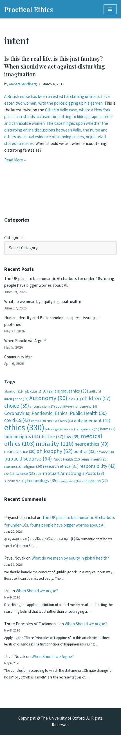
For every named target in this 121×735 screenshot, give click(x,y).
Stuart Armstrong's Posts (76, 473)
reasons (13, 466)
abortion (14, 391)
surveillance (15, 481)
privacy (105, 452)
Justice (52, 436)
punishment (94, 459)
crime (38, 421)
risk (9, 474)
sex (41, 473)
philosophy (54, 451)
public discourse (28, 458)
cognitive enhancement (76, 406)
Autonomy (48, 398)
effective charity (60, 421)
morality (55, 443)
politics (84, 451)
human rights (22, 436)
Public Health (66, 459)
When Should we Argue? (25, 340)
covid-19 (17, 420)
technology (42, 480)
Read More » (15, 160)
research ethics (61, 466)
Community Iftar (18, 357)
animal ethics (71, 391)
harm (107, 429)
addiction (33, 391)
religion (32, 466)
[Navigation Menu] (110, 9)
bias (74, 399)
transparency (70, 481)
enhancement (92, 420)
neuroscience (19, 451)
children (96, 398)
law (72, 437)
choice (16, 405)
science (25, 473)
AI (48, 391)
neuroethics (92, 444)
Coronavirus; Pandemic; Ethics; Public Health (55, 413)
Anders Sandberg (23, 84)
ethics (24, 427)
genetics (89, 429)
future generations (62, 429)
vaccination (95, 480)
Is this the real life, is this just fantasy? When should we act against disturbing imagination (54, 66)
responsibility (97, 466)
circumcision (42, 406)
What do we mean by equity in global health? (43, 301)
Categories (14, 237)
